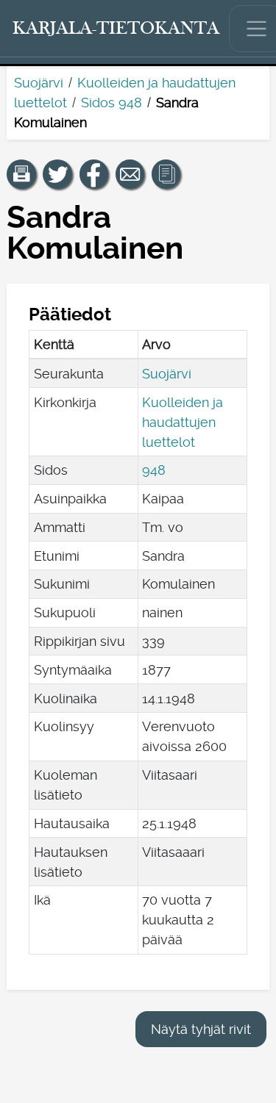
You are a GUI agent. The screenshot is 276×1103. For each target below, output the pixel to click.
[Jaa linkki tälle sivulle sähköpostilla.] (130, 174)
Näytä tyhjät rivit (201, 1029)
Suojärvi (38, 82)
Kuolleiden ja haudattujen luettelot (182, 422)
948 (154, 470)
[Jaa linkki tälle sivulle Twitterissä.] (57, 174)
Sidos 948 (111, 102)
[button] (21, 174)
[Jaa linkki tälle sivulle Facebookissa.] (94, 174)
